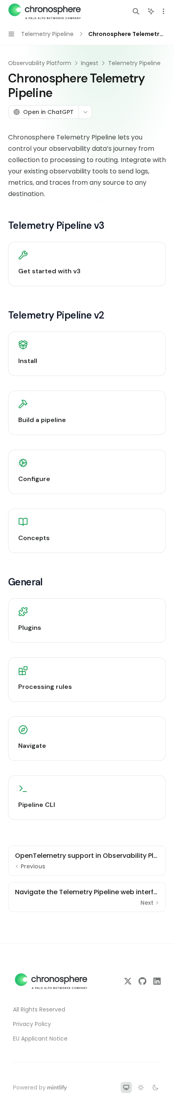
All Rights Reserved (39, 1009)
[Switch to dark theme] (155, 1087)
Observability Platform (39, 63)
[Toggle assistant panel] (151, 11)
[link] (87, 264)
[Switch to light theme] (140, 1087)
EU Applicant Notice (40, 1039)
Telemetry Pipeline (134, 63)
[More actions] (163, 11)
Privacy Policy (32, 1024)
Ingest (89, 63)
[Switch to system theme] (126, 1087)
